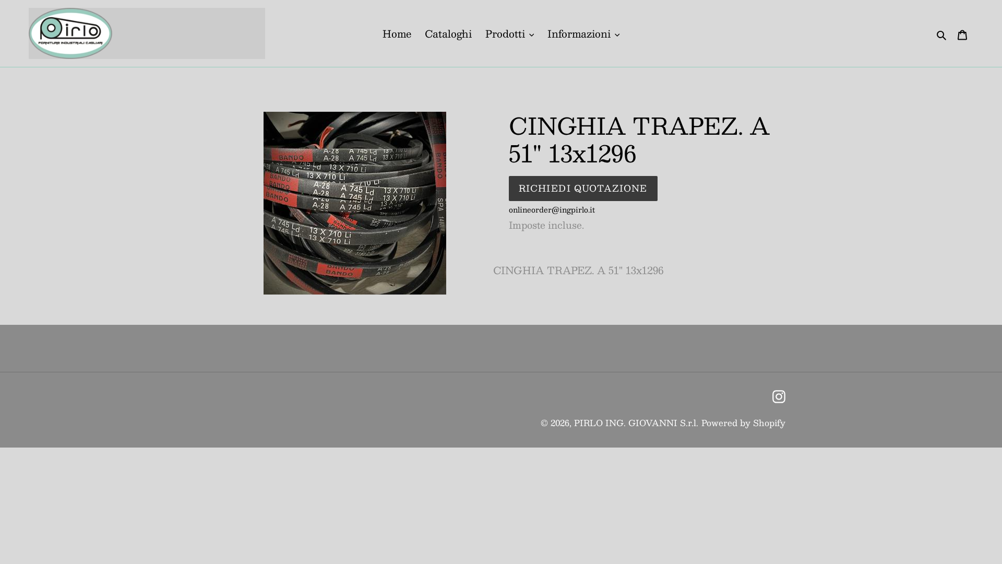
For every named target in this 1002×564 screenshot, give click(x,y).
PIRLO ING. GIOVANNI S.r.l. (636, 423)
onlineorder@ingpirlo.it (552, 209)
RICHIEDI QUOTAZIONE (583, 188)
